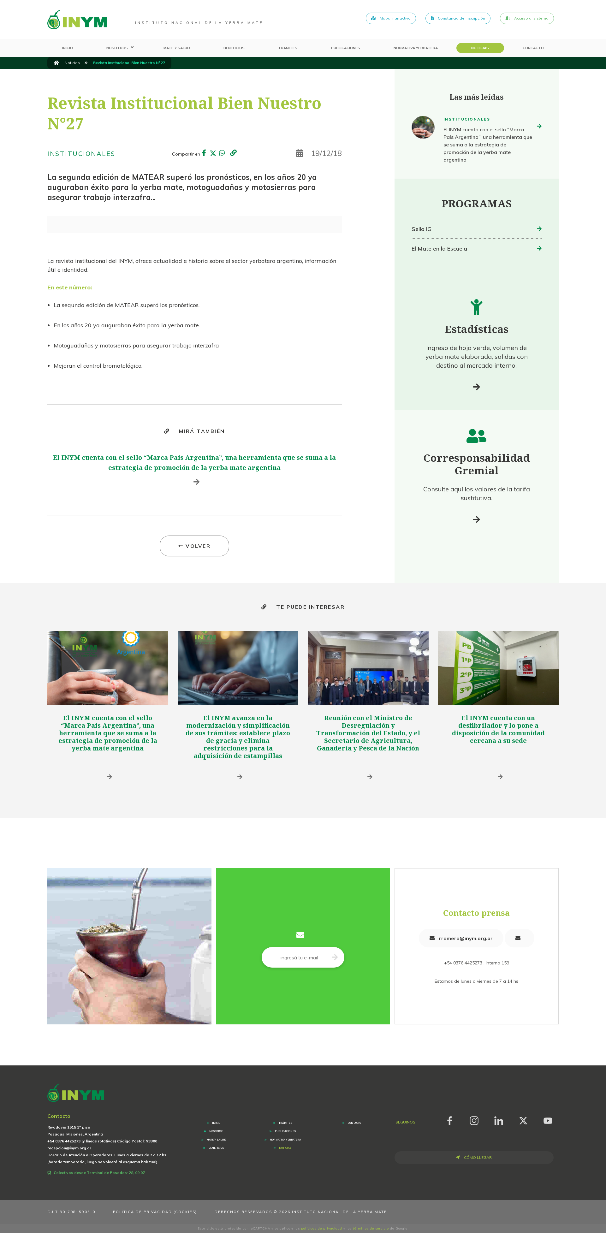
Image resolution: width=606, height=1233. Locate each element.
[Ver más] (476, 387)
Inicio (67, 48)
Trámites (287, 48)
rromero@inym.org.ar (465, 938)
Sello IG (421, 229)
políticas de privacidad (321, 1228)
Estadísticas (476, 329)
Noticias (480, 48)
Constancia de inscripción (461, 18)
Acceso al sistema (531, 18)
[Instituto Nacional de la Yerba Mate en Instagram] (474, 1119)
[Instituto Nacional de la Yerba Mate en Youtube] (548, 1119)
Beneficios (234, 48)
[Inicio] (56, 62)
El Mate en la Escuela (439, 248)
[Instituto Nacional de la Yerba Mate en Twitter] (523, 1119)
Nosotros (117, 48)
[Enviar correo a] (519, 938)
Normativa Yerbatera (416, 48)
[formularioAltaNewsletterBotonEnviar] (335, 957)
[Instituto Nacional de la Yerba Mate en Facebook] (449, 1119)
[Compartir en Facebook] (204, 154)
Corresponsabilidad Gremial (476, 464)
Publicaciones (345, 48)
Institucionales (81, 153)
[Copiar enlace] (233, 153)
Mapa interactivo (395, 18)
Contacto (533, 48)
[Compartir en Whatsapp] (222, 154)
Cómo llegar (477, 1157)
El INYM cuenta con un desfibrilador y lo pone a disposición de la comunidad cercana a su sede (498, 729)
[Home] (77, 19)
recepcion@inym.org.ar (69, 1148)
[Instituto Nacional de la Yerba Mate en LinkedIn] (498, 1119)
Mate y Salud (176, 48)
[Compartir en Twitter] (213, 154)
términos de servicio (371, 1228)
